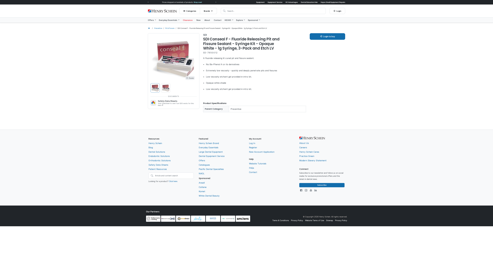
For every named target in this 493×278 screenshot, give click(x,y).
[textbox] (273, 11)
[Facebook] (301, 190)
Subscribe (321, 185)
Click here (173, 181)
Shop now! (198, 2)
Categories (191, 11)
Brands (207, 11)
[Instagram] (306, 190)
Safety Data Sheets (176, 103)
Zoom (191, 78)
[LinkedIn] (315, 190)
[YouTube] (311, 190)
